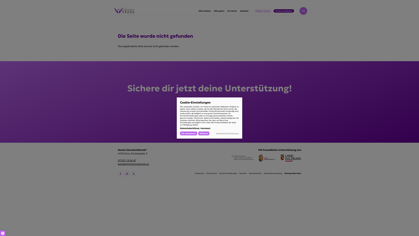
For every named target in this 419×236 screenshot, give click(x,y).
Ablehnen (204, 133)
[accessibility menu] (2, 233)
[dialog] (209, 118)
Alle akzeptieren (188, 133)
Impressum (205, 128)
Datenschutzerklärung (189, 128)
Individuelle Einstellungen (227, 133)
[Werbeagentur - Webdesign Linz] (418, 232)
